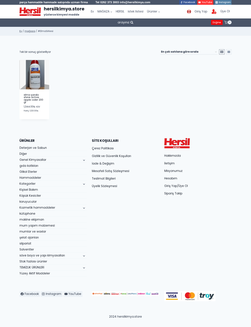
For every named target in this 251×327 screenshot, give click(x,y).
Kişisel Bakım (28, 190)
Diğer (23, 154)
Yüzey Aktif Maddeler (34, 273)
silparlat (25, 243)
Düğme (217, 22)
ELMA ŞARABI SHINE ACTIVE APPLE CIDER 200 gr (33, 98)
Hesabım (170, 178)
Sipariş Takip (173, 193)
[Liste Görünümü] (229, 51)
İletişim (169, 163)
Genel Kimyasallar (32, 160)
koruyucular (28, 202)
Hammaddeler (30, 178)
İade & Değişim (103, 163)
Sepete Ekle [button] (34, 118)
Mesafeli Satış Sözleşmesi (110, 171)
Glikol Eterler (28, 172)
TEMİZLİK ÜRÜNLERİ (31, 267)
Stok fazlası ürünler (33, 261)
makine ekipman (31, 219)
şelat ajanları (29, 237)
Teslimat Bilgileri (104, 178)
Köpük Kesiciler (30, 196)
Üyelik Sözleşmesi (104, 186)
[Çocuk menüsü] (84, 160)
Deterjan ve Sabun (33, 148)
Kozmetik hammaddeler (37, 208)
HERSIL (120, 11)
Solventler (26, 249)
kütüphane (27, 214)
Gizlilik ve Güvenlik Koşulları (111, 156)
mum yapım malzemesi (37, 225)
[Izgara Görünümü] (222, 51)
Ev (92, 11)
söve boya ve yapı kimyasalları (42, 255)
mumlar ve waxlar (32, 231)
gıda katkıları (28, 166)
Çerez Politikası (103, 148)
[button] (38, 108)
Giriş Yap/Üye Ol (176, 186)
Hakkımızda (172, 156)
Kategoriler (27, 184)
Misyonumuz (173, 171)
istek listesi (135, 11)
